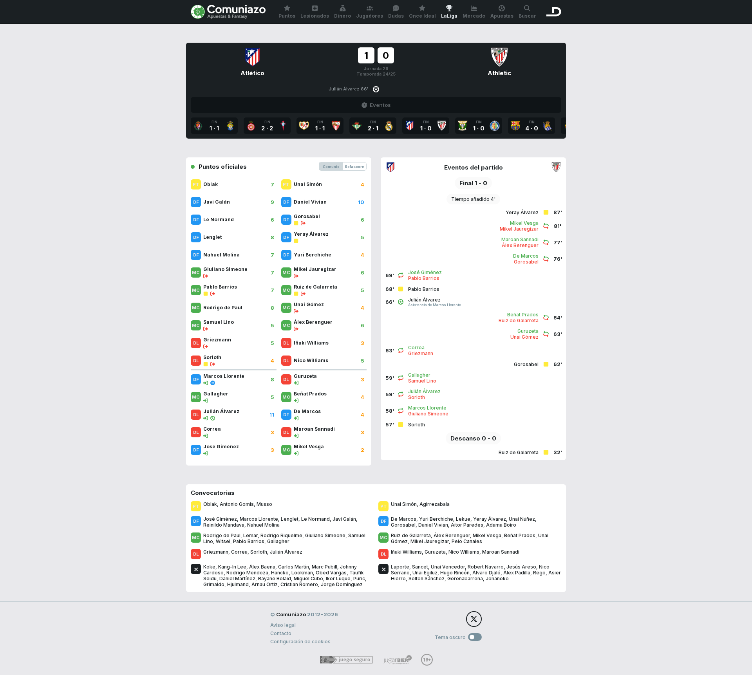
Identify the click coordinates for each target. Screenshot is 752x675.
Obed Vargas (331, 573)
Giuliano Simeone (325, 535)
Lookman (302, 573)
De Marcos (403, 519)
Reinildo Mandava (223, 525)
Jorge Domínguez (342, 584)
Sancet (420, 567)
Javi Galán (344, 519)
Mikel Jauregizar (429, 541)
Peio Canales (467, 541)
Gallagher (278, 541)
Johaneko (497, 578)
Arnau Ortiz (264, 584)
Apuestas (501, 16)
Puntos (286, 16)
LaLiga (449, 16)
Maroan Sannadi (500, 552)
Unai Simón (404, 504)
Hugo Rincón (455, 573)
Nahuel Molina (263, 525)
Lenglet (289, 519)
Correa (239, 552)
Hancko (280, 573)
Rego (539, 573)
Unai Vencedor (448, 567)
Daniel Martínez (237, 578)
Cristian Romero (299, 584)
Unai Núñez (522, 519)
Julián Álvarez (286, 552)
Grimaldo (213, 584)
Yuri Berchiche (436, 519)
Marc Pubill (324, 567)
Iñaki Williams (406, 552)
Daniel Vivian (433, 525)
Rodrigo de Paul (221, 535)
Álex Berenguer (452, 535)
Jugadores (369, 16)
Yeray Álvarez (489, 519)
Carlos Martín (293, 567)
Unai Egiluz (424, 573)
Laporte (400, 567)
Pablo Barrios (248, 541)
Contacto (280, 633)
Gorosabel (403, 525)
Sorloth (258, 552)
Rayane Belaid (274, 578)
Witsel (223, 541)
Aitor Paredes (467, 525)
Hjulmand (238, 584)
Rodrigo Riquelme (281, 535)
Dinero (342, 16)
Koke (209, 567)
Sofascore (354, 166)
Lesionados (314, 16)
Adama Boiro (501, 525)
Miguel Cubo (308, 578)
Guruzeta (435, 552)
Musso (264, 504)
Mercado (474, 16)
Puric (359, 578)
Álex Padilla (516, 573)
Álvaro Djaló (486, 573)
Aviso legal (283, 625)
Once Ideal (422, 16)
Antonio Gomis (237, 504)
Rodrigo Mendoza (247, 573)
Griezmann (215, 552)
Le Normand (315, 519)
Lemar (250, 535)
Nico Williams (463, 552)
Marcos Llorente (259, 519)
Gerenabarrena (465, 578)
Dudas (396, 16)
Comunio (331, 166)
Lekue (463, 519)
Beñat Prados (519, 535)
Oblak (210, 504)
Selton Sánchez (427, 578)
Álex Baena (262, 567)
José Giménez (220, 519)
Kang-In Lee (232, 567)
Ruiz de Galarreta (411, 535)
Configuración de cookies (300, 641)
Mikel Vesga (487, 535)
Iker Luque (338, 578)
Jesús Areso (521, 567)
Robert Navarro (486, 567)
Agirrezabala (434, 504)
